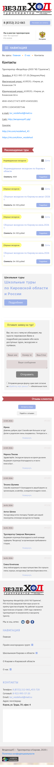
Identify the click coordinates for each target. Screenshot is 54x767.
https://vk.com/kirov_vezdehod (17, 137)
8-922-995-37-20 (21, 693)
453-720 (35, 689)
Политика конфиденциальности (18, 753)
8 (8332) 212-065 (14, 22)
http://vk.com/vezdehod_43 (15, 131)
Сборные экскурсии (11, 189)
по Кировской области (26, 288)
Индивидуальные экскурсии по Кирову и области (24, 170)
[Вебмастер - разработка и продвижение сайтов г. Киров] (10, 758)
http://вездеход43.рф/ (19, 119)
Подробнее (43, 177)
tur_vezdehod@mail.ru (21, 113)
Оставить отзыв (27, 407)
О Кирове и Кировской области (19, 661)
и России (12, 294)
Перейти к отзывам (27, 413)
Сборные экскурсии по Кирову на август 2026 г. (27, 198)
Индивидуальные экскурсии (14, 160)
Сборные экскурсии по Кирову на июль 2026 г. (26, 226)
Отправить (27, 374)
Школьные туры (20, 282)
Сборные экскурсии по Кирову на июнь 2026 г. (26, 254)
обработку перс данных (18, 386)
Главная (7, 636)
